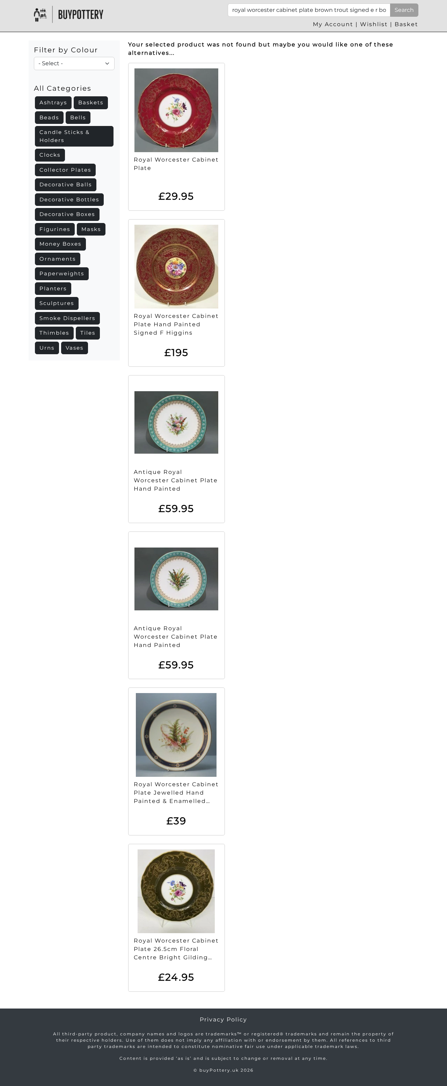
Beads (49, 117)
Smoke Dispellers (67, 318)
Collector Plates (65, 169)
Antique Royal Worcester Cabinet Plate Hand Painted (176, 480)
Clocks (49, 154)
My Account (333, 24)
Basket (406, 24)
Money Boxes (60, 243)
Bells (78, 117)
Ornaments (57, 258)
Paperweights (61, 273)
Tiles (87, 332)
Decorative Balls (65, 184)
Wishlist (374, 24)
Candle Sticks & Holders (64, 136)
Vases (74, 347)
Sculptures (56, 303)
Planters (53, 288)
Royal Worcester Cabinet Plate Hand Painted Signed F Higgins (176, 324)
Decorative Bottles (69, 199)
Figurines (54, 229)
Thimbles (54, 332)
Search (404, 10)
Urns (46, 347)
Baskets (90, 102)
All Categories (62, 88)
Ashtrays (53, 102)
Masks (91, 229)
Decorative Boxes (67, 214)
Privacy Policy (223, 1019)
